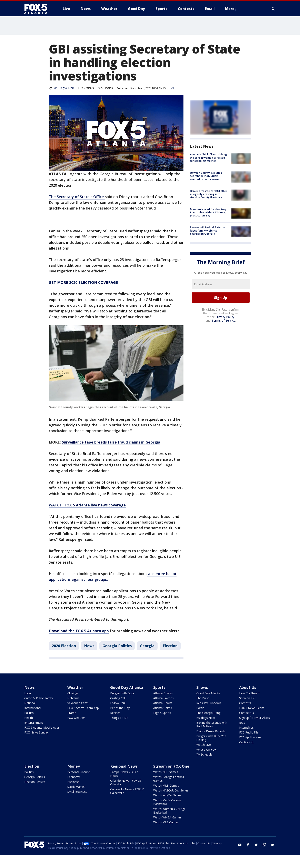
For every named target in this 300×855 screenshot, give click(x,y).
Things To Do (119, 718)
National (30, 703)
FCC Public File (248, 732)
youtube (240, 845)
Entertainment (33, 723)
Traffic (71, 713)
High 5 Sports (162, 713)
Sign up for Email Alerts (254, 718)
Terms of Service (223, 320)
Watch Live (203, 745)
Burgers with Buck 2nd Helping (211, 738)
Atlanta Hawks (162, 703)
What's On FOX (206, 749)
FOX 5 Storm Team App (83, 708)
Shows (202, 687)
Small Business (77, 792)
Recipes (115, 713)
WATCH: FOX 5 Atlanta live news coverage (87, 505)
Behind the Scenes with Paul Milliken (211, 724)
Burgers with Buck (122, 693)
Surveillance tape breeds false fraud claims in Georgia (111, 442)
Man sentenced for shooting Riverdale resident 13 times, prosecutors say (208, 212)
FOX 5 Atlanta (86, 88)
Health (28, 718)
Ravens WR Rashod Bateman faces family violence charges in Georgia (208, 230)
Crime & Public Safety (38, 698)
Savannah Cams (78, 703)
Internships (246, 727)
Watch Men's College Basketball (167, 802)
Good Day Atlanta (126, 687)
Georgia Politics (117, 645)
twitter (256, 845)
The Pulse (202, 698)
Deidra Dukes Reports (211, 731)
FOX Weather (76, 718)
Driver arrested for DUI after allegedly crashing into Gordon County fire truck (208, 194)
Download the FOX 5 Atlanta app (79, 630)
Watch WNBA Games (167, 817)
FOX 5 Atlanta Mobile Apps (42, 727)
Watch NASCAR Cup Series (170, 790)
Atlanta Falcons (163, 698)
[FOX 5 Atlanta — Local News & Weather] (37, 9)
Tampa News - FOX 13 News (125, 774)
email (272, 845)
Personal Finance (78, 772)
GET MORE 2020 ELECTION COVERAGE (83, 282)
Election (170, 645)
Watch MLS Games (166, 822)
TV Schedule (204, 754)
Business (73, 782)
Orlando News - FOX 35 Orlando (125, 782)
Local (27, 693)
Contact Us (246, 713)
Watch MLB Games (166, 785)
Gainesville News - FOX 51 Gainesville (127, 791)
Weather (75, 687)
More (229, 8)
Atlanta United (162, 708)
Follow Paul (118, 703)
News (89, 645)
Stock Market (76, 787)
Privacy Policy (225, 317)
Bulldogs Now (205, 718)
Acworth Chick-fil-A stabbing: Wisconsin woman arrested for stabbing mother (209, 158)
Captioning (246, 742)
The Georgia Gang (208, 713)
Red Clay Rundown (208, 703)
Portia (200, 708)
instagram (264, 845)
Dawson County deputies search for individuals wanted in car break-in (206, 176)
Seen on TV (246, 698)
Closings (72, 693)
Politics (29, 713)
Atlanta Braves (163, 693)
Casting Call (118, 698)
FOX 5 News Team (251, 708)
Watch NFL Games (165, 772)
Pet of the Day (120, 708)
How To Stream (249, 693)
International (32, 708)
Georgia (147, 645)
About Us (247, 687)
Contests (245, 703)
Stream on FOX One (171, 766)
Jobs (242, 723)
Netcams (73, 698)
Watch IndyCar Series (167, 795)
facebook (248, 845)
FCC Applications (250, 737)
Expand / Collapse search (273, 9)
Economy (73, 777)
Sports (159, 687)
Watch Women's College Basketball (169, 810)
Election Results (34, 782)
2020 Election (105, 88)
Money (73, 766)
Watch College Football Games (168, 779)
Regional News (124, 766)
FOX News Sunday (36, 732)
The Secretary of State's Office (77, 196)
